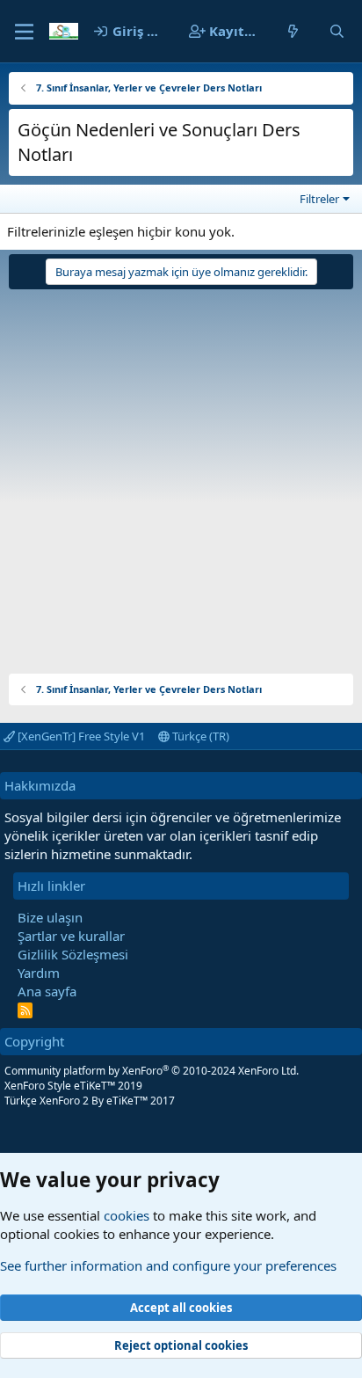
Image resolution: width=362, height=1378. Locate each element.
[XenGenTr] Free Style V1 (80, 736)
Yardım (39, 972)
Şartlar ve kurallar (71, 935)
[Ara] (336, 31)
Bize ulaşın (50, 917)
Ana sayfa (47, 991)
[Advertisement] (181, 475)
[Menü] (24, 31)
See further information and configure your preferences (168, 1265)
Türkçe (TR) (199, 736)
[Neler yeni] (293, 31)
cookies (126, 1215)
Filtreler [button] (319, 199)
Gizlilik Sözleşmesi (73, 954)
